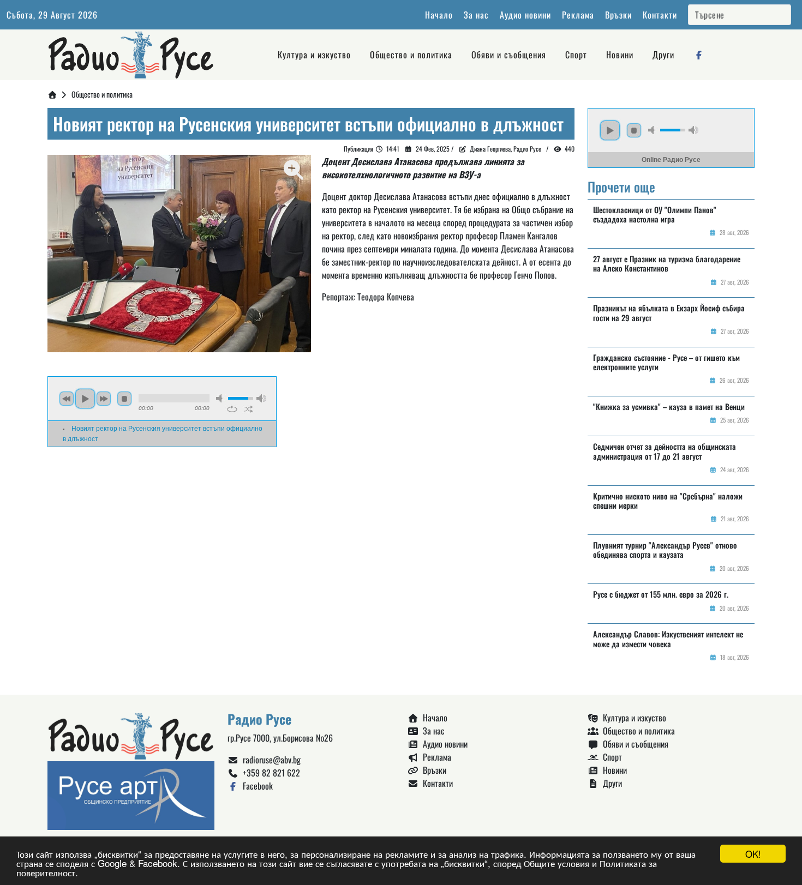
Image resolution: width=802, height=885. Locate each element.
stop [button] (124, 398)
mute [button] (221, 398)
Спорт (576, 54)
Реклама (578, 14)
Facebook (255, 785)
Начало (439, 14)
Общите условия (556, 863)
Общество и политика (411, 54)
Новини (619, 54)
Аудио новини (525, 14)
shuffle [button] (248, 409)
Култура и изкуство (314, 54)
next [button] (103, 398)
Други (663, 54)
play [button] (85, 399)
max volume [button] (261, 398)
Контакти (660, 14)
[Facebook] (698, 54)
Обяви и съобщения (508, 54)
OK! (753, 853)
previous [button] (66, 398)
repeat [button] (232, 409)
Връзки (618, 14)
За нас (476, 14)
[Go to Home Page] (52, 94)
